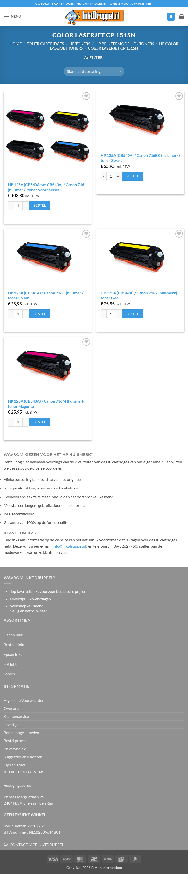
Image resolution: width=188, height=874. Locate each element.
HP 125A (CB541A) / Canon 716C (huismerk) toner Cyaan (46, 295)
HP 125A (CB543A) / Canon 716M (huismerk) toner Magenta (47, 404)
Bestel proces (15, 740)
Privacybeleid (15, 748)
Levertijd (11, 724)
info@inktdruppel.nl (69, 546)
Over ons (11, 708)
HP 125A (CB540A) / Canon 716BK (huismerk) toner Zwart (140, 158)
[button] (12, 17)
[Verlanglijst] (160, 17)
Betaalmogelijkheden (21, 732)
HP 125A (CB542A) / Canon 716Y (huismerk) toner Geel (139, 295)
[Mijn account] (171, 17)
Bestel (40, 205)
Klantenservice (16, 716)
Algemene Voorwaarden (24, 700)
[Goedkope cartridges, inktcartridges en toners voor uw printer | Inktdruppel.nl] (94, 17)
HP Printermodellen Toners (124, 43)
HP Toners (79, 43)
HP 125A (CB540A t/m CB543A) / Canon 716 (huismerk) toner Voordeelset (46, 187)
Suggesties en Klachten (23, 756)
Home (16, 43)
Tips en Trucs (14, 764)
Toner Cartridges (45, 43)
